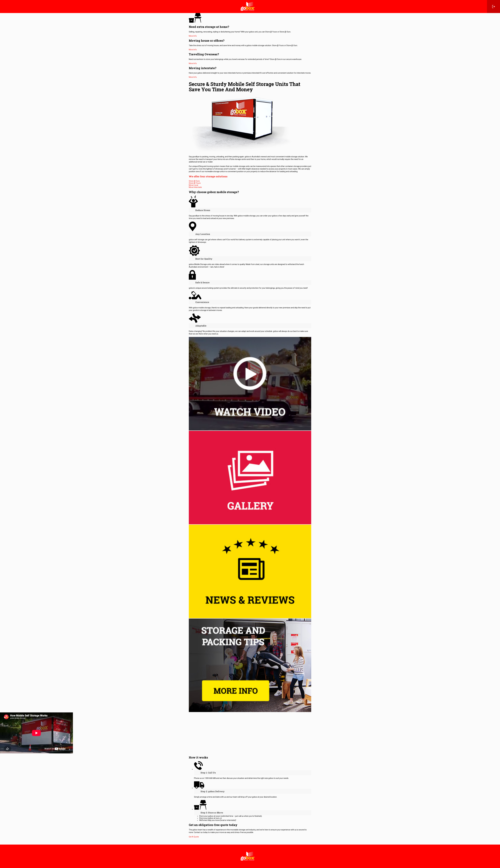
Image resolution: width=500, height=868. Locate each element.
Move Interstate (195, 187)
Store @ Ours (194, 181)
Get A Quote (194, 837)
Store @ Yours (195, 183)
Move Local (193, 185)
